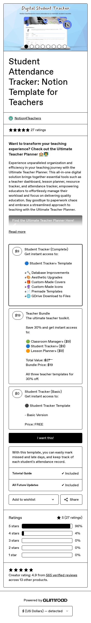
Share (74, 499)
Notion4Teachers (28, 118)
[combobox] (34, 499)
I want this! (45, 438)
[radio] (45, 275)
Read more (17, 232)
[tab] (26, 46)
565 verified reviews (61, 575)
